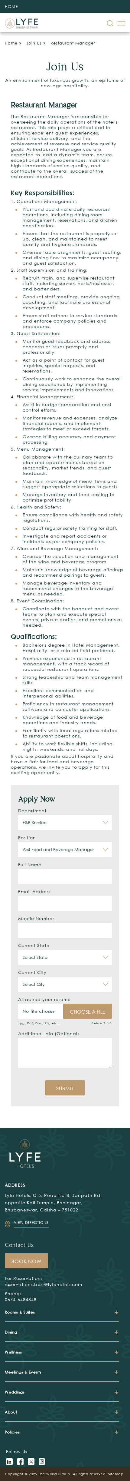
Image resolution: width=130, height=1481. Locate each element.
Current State (34, 945)
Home (11, 43)
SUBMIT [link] (65, 1088)
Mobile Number (36, 918)
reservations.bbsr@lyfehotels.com (43, 1284)
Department (32, 810)
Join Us (34, 43)
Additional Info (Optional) (48, 1033)
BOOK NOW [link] (26, 1261)
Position (27, 837)
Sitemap (116, 1474)
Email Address (34, 891)
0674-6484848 (21, 1299)
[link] (110, 23)
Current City (32, 972)
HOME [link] (11, 6)
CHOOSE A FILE (87, 1012)
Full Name (29, 864)
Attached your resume (44, 999)
